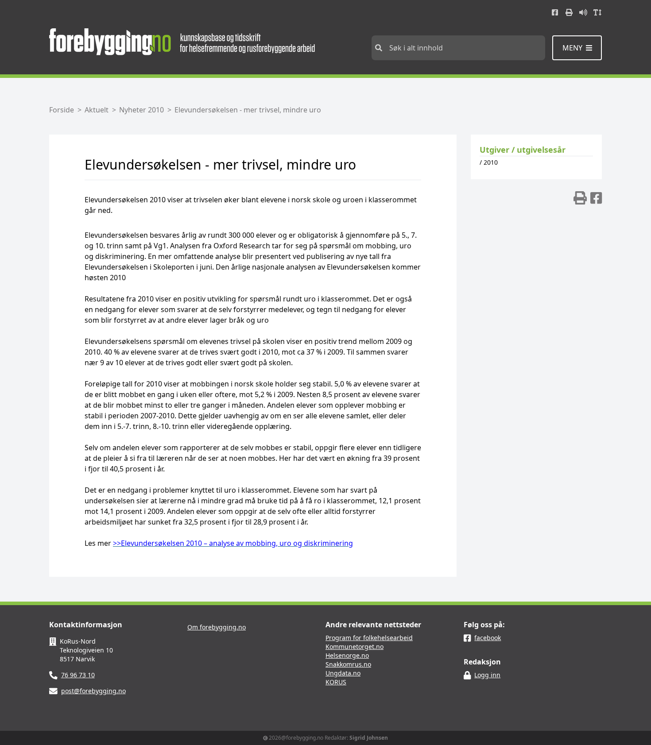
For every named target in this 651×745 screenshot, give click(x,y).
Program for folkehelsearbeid (369, 637)
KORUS (336, 682)
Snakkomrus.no (348, 664)
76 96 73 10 (78, 675)
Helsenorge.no (347, 655)
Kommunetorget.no (355, 646)
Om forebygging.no (216, 627)
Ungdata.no (343, 673)
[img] (580, 198)
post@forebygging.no (93, 691)
